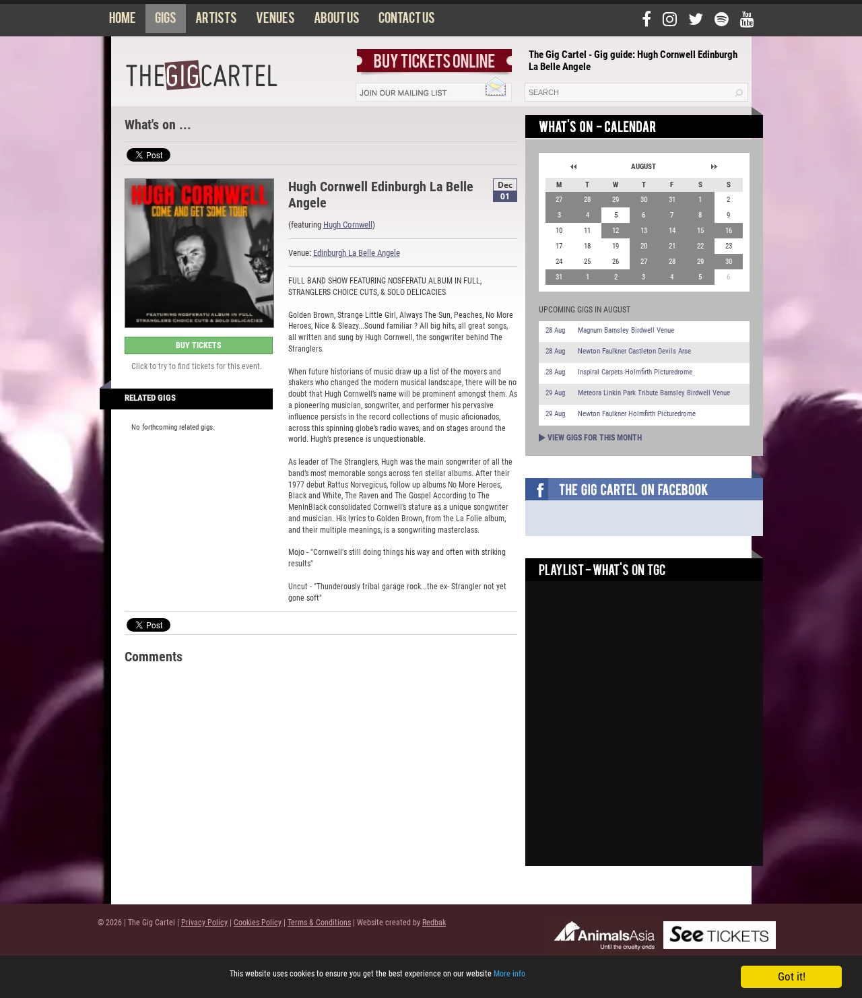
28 (587, 199)
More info (509, 973)
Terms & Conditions (319, 922)
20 (643, 246)
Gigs (165, 21)
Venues (275, 21)
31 (672, 199)
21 (672, 246)
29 (615, 199)
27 (559, 199)
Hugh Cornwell (347, 225)
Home (122, 21)
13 (643, 230)
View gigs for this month (595, 437)
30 (643, 199)
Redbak (434, 922)
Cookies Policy (257, 922)
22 (700, 246)
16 (728, 230)
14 (672, 230)
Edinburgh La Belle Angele (356, 253)
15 (700, 230)
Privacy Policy (204, 922)
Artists (216, 21)
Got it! (791, 976)
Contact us (406, 21)
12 (615, 230)
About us (337, 21)
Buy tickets (198, 345)
